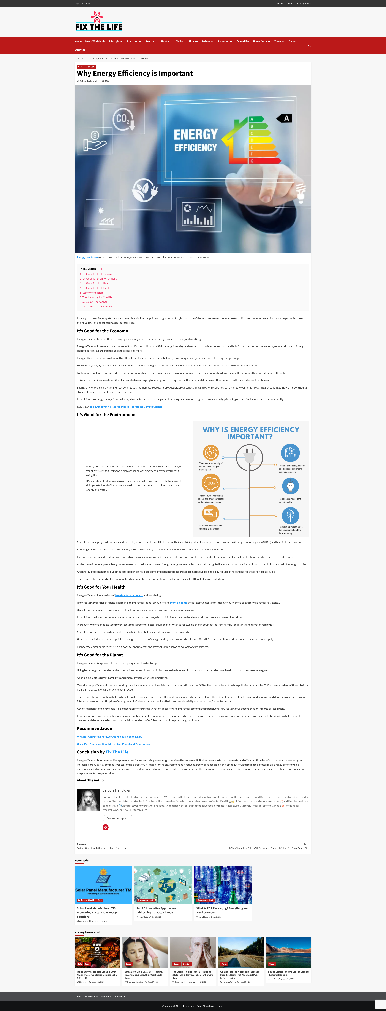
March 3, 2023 (216, 917)
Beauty (150, 41)
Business (80, 50)
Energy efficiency (87, 257)
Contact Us (119, 996)
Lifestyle (114, 41)
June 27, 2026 (153, 982)
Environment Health (86, 67)
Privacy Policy (304, 3)
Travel (278, 41)
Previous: (102, 846)
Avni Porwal (275, 979)
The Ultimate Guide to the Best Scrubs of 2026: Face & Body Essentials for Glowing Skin (192, 975)
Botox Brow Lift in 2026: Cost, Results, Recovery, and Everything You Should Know (144, 975)
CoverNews (203, 1006)
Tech (179, 41)
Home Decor (260, 41)
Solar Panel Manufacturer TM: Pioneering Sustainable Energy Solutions (97, 912)
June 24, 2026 (288, 979)
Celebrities (243, 41)
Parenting (223, 41)
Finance (193, 41)
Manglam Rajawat (229, 982)
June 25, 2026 (245, 982)
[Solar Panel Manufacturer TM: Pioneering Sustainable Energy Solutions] (103, 885)
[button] (309, 45)
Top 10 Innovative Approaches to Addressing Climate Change (126, 406)
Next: (269, 846)
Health (165, 41)
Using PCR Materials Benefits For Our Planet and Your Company (115, 743)
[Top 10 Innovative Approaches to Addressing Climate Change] (163, 885)
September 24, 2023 (99, 921)
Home (78, 41)
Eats (80, 964)
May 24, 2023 (156, 917)
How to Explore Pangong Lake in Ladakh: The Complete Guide (288, 973)
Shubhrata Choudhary (135, 982)
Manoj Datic (83, 921)
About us (279, 3)
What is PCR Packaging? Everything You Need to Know (109, 736)
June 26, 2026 (201, 982)
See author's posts (118, 818)
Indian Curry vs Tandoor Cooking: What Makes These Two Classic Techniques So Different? (97, 975)
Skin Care (186, 964)
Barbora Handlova (86, 81)
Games (293, 41)
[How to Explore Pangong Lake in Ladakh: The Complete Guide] (288, 952)
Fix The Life (117, 752)
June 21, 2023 (103, 81)
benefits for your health (129, 595)
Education (132, 41)
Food (87, 964)
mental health (178, 602)
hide (101, 269)
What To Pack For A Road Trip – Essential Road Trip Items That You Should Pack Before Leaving (240, 975)
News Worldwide (95, 41)
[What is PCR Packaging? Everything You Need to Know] (223, 885)
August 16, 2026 (98, 982)
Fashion (205, 41)
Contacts (290, 3)
